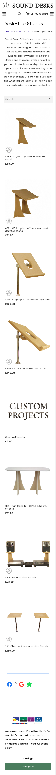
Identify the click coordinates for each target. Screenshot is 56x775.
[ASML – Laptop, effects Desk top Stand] (28, 274)
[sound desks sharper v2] (33, 5)
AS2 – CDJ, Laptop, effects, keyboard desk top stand (26, 229)
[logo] (5, 5)
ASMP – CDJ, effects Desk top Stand (26, 368)
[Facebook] (9, 684)
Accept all (28, 766)
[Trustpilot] (29, 684)
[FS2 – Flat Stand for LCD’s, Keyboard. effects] (28, 480)
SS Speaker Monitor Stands (20, 577)
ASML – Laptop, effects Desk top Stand (27, 299)
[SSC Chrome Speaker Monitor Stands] (28, 620)
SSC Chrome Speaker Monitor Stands (26, 646)
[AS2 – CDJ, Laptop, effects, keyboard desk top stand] (28, 202)
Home (9, 31)
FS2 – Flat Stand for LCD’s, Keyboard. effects (26, 507)
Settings (28, 758)
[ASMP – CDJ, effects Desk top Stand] (28, 342)
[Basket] (28, 14)
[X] (15, 683)
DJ (27, 31)
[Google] (21, 684)
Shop (19, 31)
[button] (4, 14)
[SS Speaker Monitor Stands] (28, 552)
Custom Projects (15, 437)
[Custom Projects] (28, 411)
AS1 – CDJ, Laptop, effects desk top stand (25, 158)
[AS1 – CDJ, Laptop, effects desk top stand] (28, 131)
